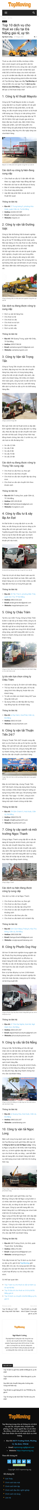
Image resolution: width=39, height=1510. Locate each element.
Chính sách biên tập (12, 1486)
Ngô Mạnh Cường (7, 37)
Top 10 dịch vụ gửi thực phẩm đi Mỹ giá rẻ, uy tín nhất (20, 1371)
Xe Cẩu (10, 18)
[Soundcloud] (19, 1461)
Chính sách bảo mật (12, 1482)
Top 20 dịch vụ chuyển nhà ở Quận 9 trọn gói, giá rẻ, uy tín (29, 1311)
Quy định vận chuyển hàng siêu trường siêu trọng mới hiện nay (18, 1384)
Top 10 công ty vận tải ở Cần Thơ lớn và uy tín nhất (19, 1398)
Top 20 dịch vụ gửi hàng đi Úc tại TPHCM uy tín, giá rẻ (19, 1391)
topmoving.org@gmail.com (24, 1447)
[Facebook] (9, 1461)
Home (4, 18)
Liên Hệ (8, 1498)
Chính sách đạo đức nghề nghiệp (17, 1490)
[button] (34, 13)
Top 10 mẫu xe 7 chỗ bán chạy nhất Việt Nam (11, 1310)
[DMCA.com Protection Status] (19, 1465)
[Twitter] (24, 1461)
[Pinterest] (14, 1461)
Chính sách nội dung (12, 1494)
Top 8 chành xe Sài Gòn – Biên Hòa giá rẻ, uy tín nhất (19, 1378)
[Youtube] (29, 1461)
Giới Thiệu (9, 1479)
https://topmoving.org (25, 1450)
